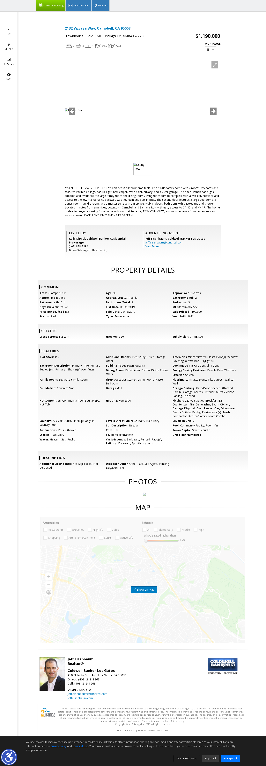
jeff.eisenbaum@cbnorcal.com (164, 242)
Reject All (210, 758)
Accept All (230, 758)
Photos (9, 63)
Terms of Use (80, 746)
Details (8, 49)
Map (8, 78)
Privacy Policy (59, 746)
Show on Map (145, 589)
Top (8, 34)
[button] (8, 757)
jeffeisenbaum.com (80, 698)
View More (152, 246)
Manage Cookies (187, 758)
